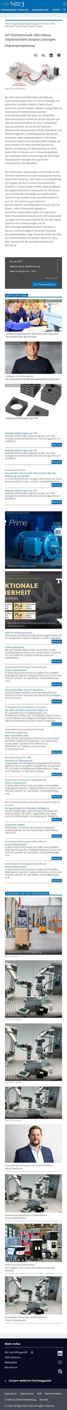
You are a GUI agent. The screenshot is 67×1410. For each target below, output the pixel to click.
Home (7, 23)
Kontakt (44, 1399)
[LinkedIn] (60, 1354)
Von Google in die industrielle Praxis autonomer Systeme (30, 1269)
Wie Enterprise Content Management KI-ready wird (32, 379)
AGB (39, 1393)
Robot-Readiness (14, 1168)
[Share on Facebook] (58, 55)
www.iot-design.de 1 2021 (23, 271)
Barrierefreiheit (53, 1393)
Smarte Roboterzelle (15, 670)
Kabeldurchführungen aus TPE (22, 418)
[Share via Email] (43, 55)
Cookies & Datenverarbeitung (20, 1399)
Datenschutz (27, 1393)
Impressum (11, 1393)
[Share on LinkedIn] (51, 55)
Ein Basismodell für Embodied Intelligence (27, 808)
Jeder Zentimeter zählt (16, 735)
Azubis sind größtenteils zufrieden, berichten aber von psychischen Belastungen (32, 335)
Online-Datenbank (14, 647)
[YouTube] (60, 1363)
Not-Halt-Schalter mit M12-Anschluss (24, 690)
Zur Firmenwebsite (45, 284)
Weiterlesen (57, 445)
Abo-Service (11, 1367)
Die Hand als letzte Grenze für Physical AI (26, 710)
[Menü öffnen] (64, 10)
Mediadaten (11, 1362)
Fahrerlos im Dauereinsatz (19, 760)
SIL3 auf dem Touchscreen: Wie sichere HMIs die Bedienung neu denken (30, 474)
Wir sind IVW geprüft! (16, 1352)
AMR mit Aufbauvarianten (18, 632)
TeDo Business (12, 1357)
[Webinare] (60, 1372)
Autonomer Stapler (15, 824)
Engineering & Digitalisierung (25, 23)
